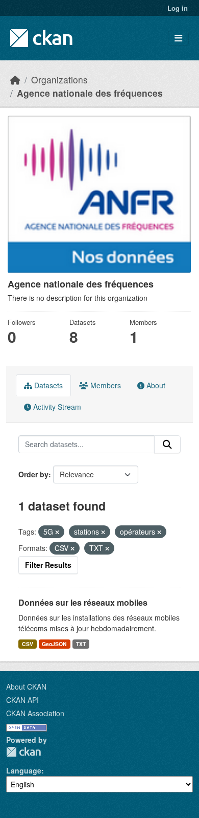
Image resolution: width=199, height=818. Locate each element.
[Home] (15, 79)
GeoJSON (54, 644)
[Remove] (57, 532)
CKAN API (22, 700)
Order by (33, 474)
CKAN (23, 751)
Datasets (47, 385)
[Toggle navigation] (178, 38)
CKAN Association (35, 713)
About (154, 385)
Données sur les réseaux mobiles (82, 602)
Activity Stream (56, 407)
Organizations (59, 79)
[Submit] (167, 444)
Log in (177, 8)
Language (23, 770)
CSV (27, 644)
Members (104, 385)
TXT (81, 644)
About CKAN (26, 686)
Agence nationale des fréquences (90, 92)
